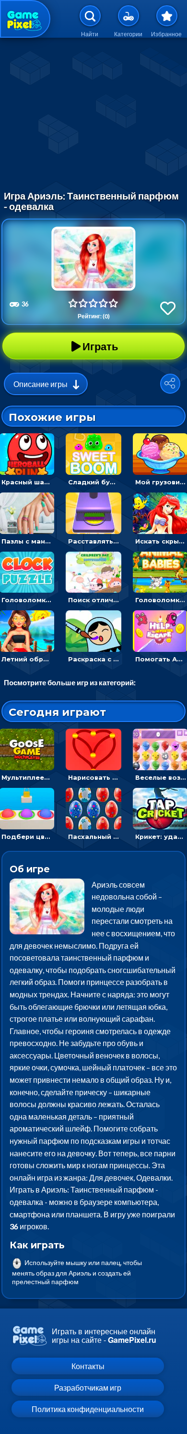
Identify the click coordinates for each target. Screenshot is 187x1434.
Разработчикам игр (87, 1387)
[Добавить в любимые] (167, 308)
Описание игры (40, 383)
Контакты (88, 1366)
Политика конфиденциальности (88, 1408)
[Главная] (25, 19)
